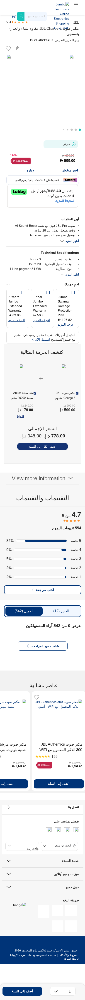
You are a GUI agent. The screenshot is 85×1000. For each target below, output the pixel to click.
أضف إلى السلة (22, 991)
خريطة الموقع (71, 958)
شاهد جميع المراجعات (44, 646)
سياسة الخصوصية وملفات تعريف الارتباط (33, 955)
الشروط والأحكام (69, 955)
